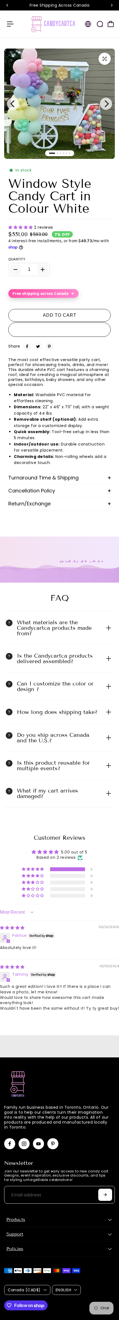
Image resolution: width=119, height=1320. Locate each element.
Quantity (16, 259)
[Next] (111, 5)
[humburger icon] (10, 24)
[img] (12, 927)
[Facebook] (27, 346)
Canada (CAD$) (24, 1290)
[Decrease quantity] (15, 269)
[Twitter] (38, 346)
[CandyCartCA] (54, 24)
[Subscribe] (105, 1194)
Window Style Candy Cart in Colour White (49, 196)
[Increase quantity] (42, 269)
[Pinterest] (49, 346)
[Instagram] (24, 1143)
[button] (21, 227)
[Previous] (7, 5)
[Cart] (111, 24)
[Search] (100, 24)
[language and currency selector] (88, 24)
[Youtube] (38, 1143)
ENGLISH (63, 1290)
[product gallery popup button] (105, 59)
